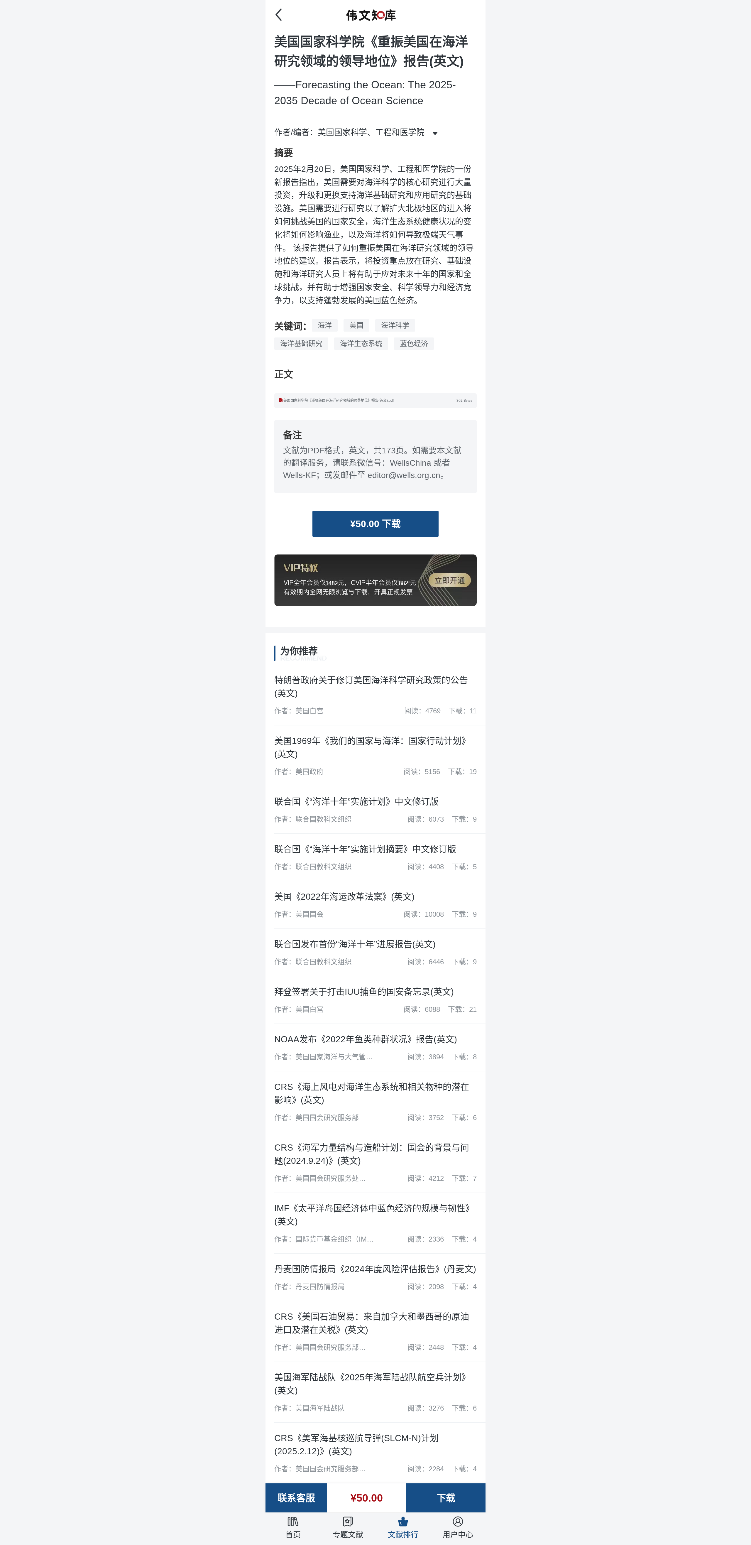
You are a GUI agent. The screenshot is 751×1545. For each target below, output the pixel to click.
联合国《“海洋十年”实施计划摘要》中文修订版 (365, 849)
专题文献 (348, 1534)
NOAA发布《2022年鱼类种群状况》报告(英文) (365, 1039)
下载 (446, 1498)
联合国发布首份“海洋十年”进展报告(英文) (355, 944)
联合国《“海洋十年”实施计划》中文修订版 (356, 801)
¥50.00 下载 (375, 524)
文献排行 (403, 1534)
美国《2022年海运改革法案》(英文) (344, 896)
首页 (293, 1534)
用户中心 (458, 1534)
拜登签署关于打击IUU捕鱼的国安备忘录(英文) (364, 992)
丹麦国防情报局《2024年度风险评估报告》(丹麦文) (375, 1269)
